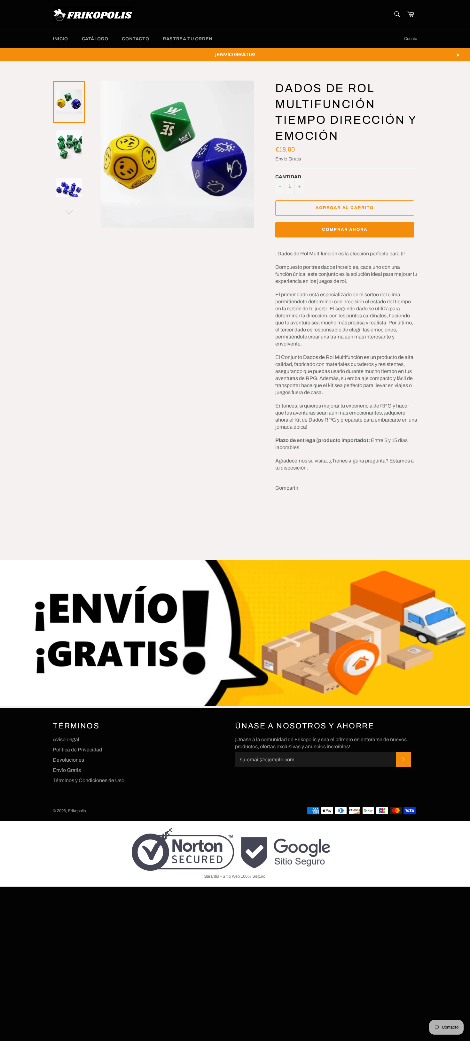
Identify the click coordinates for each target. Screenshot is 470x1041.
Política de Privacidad (77, 749)
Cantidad (288, 176)
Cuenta (410, 38)
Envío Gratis (288, 158)
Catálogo (95, 38)
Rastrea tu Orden (188, 38)
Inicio (60, 38)
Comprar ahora (344, 229)
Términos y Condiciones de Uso (88, 780)
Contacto (135, 38)
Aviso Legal (66, 739)
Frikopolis (77, 811)
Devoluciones (68, 760)
